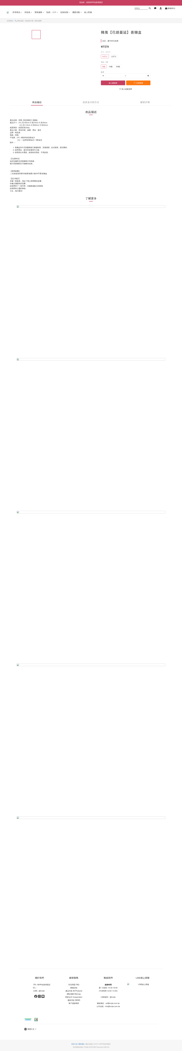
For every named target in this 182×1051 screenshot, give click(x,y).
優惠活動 (76, 12)
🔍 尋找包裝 (19, 21)
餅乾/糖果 (38, 21)
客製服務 (38, 12)
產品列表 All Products (73, 991)
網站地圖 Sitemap (74, 994)
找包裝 (27, 12)
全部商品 (10, 21)
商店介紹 (74, 1044)
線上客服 (88, 12)
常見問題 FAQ (73, 984)
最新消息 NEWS (74, 1000)
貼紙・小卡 (51, 12)
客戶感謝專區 (74, 1003)
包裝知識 (64, 12)
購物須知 (73, 987)
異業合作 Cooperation (73, 997)
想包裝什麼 (29, 21)
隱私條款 (81, 1044)
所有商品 (16, 12)
